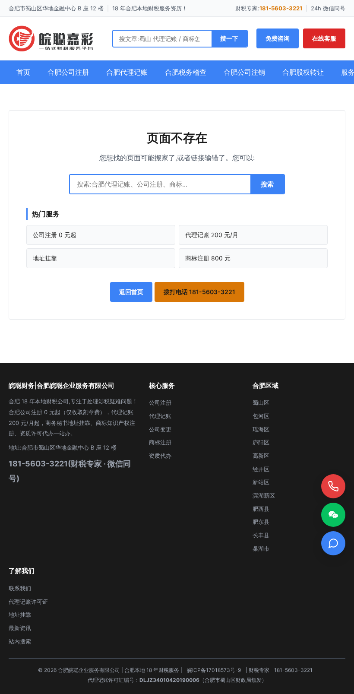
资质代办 (160, 455)
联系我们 (20, 588)
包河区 (261, 415)
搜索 (267, 184)
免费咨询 (278, 38)
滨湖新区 (264, 495)
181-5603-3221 (280, 8)
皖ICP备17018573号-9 (214, 670)
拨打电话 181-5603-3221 (199, 291)
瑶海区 (261, 429)
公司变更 (160, 429)
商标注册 (160, 442)
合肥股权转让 (303, 72)
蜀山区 (261, 402)
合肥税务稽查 (185, 72)
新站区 (261, 482)
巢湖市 (261, 548)
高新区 (261, 455)
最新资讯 (20, 627)
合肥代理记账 (127, 72)
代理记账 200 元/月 (211, 234)
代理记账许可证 (28, 601)
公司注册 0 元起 (54, 234)
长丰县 (261, 535)
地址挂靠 (45, 258)
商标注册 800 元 (208, 258)
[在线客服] (333, 543)
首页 (23, 72)
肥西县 (261, 508)
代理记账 (160, 415)
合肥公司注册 (68, 72)
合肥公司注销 (244, 72)
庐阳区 (261, 442)
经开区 (261, 469)
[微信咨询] (333, 515)
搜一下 (229, 38)
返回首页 (131, 291)
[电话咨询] (333, 486)
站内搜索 (20, 641)
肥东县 (261, 521)
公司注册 (160, 402)
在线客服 (324, 38)
